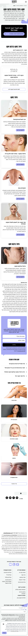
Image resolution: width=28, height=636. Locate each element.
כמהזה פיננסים (21, 595)
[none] (14, 70)
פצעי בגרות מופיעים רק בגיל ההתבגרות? (15, 368)
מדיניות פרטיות (21, 582)
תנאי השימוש (4, 548)
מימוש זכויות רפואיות (22, 593)
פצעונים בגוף (22, 188)
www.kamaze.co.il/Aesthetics (10, 535)
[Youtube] (10, 564)
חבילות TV (8, 575)
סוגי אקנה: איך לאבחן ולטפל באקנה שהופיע (16, 223)
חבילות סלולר (8, 577)
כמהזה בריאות (21, 587)
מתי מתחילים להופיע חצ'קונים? (17, 364)
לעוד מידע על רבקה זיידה (14, 89)
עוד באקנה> (14, 484)
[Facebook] (13, 498)
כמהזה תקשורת (7, 570)
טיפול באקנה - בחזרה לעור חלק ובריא (15, 154)
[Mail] (17, 498)
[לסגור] (3, 624)
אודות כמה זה (22, 572)
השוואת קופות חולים (20, 589)
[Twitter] (10, 498)
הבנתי (4, 633)
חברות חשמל (8, 583)
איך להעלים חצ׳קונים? (19, 119)
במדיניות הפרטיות (14, 631)
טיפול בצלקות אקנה (20, 266)
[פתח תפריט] (26, 1)
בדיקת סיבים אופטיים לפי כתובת (6, 580)
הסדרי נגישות (22, 580)
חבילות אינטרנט (7, 572)
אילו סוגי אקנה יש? (20, 376)
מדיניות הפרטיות (21, 351)
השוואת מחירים (21, 570)
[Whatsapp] (7, 498)
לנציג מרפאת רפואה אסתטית (16, 34)
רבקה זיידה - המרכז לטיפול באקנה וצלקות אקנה (14, 76)
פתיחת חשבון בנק (21, 598)
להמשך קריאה (20, 130)
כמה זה (25, 5)
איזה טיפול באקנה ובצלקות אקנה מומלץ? (14, 372)
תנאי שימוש (22, 577)
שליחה (14, 345)
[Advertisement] (14, 516)
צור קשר (23, 575)
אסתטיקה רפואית (19, 5)
